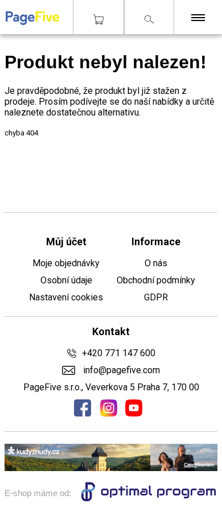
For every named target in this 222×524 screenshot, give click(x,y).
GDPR (156, 297)
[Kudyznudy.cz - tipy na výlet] (111, 468)
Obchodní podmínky (156, 280)
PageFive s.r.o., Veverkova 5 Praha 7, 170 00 (111, 387)
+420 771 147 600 (118, 353)
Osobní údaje (66, 280)
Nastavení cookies (66, 297)
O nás (156, 263)
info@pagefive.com (120, 370)
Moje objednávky (66, 263)
